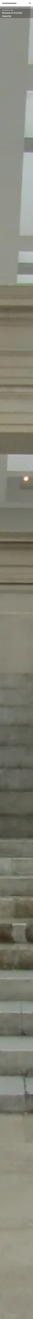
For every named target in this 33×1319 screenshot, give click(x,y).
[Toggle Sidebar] (30, 3)
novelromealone (9, 3)
